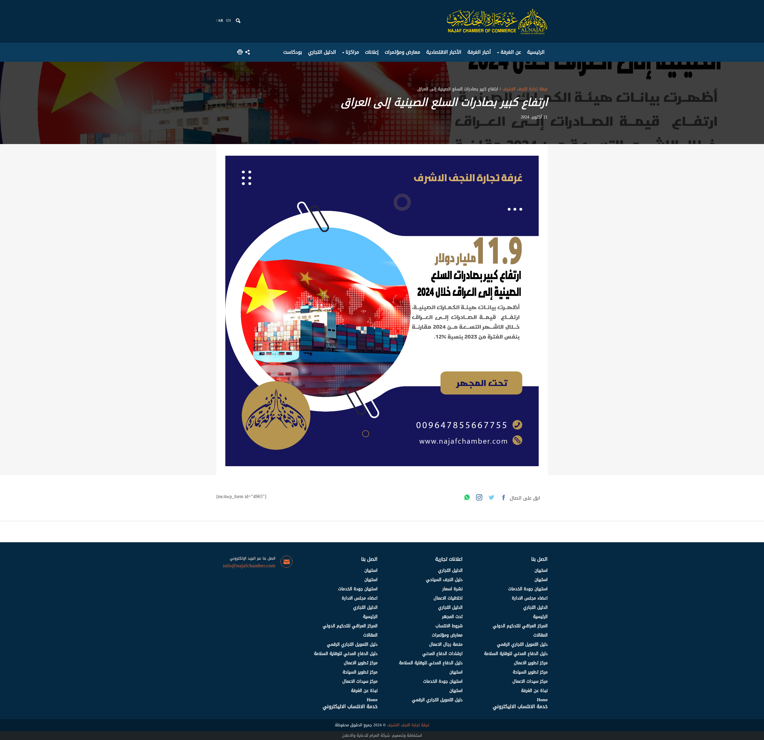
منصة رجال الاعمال (446, 644)
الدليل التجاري (535, 607)
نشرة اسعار (452, 589)
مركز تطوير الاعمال (531, 663)
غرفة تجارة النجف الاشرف (524, 89)
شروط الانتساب (449, 626)
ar (220, 20)
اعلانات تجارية (449, 559)
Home (542, 700)
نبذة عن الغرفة (534, 691)
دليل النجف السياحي (444, 580)
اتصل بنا (539, 559)
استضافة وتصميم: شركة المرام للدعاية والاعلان (382, 735)
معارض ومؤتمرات (447, 635)
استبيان (541, 570)
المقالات (540, 635)
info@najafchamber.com (249, 566)
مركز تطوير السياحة (530, 672)
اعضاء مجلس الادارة (530, 598)
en (228, 20)
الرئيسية (540, 617)
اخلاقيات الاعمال (448, 598)
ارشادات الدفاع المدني (442, 654)
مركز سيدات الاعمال (530, 681)
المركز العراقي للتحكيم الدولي (520, 626)
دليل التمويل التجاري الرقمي (522, 644)
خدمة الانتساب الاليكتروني (520, 706)
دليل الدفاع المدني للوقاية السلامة (516, 654)
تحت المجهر (452, 617)
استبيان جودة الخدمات (528, 589)
